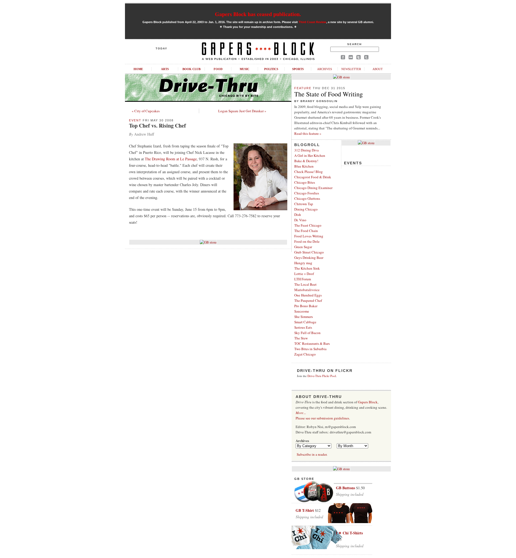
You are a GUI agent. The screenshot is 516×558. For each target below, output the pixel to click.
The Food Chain (306, 230)
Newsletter (351, 69)
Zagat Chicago (305, 354)
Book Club (191, 69)
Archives (324, 69)
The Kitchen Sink (307, 268)
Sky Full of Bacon (307, 332)
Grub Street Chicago (309, 252)
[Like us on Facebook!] (342, 58)
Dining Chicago (306, 209)
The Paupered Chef (308, 300)
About (377, 69)
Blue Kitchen (304, 166)
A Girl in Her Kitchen (309, 155)
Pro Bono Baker (305, 305)
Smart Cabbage (305, 322)
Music (244, 69)
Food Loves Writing (308, 236)
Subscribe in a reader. (312, 454)
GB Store (304, 478)
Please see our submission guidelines (322, 418)
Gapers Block (368, 402)
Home (138, 69)
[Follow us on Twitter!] (358, 58)
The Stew (301, 338)
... (301, 412)
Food (218, 69)
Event (135, 120)
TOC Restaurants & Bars (312, 343)
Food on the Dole (307, 241)
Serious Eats (303, 327)
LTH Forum (302, 279)
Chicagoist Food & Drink (312, 177)
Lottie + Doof (304, 273)
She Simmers (303, 316)
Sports (298, 69)
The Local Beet (305, 284)
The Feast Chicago (307, 225)
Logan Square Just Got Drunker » (242, 110)
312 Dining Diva (306, 150)
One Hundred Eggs (308, 295)
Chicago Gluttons (307, 198)
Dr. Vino (300, 220)
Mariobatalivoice (307, 289)
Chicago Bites (304, 182)
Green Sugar (303, 246)
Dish (297, 214)
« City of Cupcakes (146, 110)
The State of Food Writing (328, 94)
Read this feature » (307, 133)
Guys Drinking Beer (308, 257)
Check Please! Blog (308, 171)
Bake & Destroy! (306, 160)
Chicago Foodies (306, 193)
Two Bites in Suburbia (310, 348)
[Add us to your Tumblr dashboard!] (366, 58)
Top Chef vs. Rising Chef (157, 125)
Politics (271, 69)
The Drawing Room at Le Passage (171, 158)
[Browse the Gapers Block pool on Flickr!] (350, 58)
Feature (302, 88)
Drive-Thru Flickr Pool (321, 376)
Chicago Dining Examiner (313, 187)
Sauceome (301, 311)
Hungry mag (303, 262)
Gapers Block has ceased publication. (258, 14)
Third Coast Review (312, 22)
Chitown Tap (303, 203)
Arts (165, 69)
